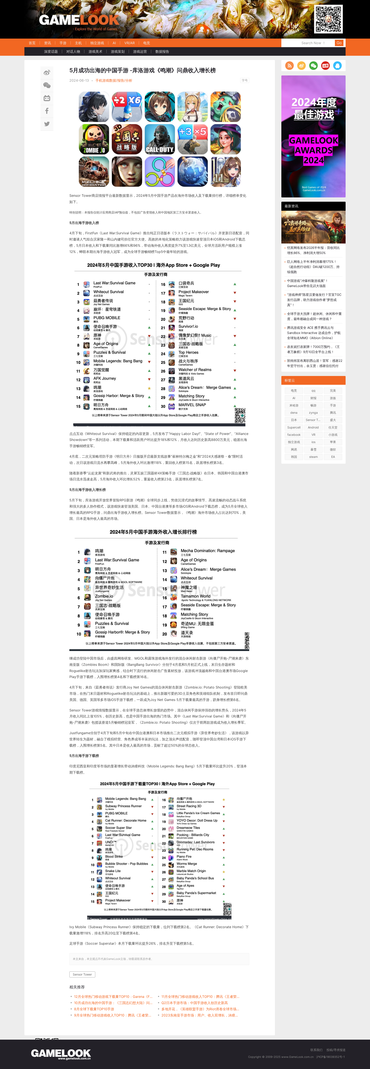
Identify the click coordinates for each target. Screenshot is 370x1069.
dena (293, 412)
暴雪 (313, 449)
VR (313, 434)
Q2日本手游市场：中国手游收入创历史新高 (194, 1003)
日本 (294, 420)
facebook (294, 434)
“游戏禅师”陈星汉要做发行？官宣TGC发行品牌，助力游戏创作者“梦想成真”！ (314, 300)
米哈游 (293, 405)
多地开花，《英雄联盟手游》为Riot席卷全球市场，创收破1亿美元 (200, 1009)
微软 (333, 449)
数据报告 (162, 51)
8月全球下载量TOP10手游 (94, 1009)
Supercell (293, 427)
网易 (294, 449)
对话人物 (73, 51)
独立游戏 (97, 43)
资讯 (47, 43)
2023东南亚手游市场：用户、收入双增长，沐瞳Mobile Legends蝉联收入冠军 (200, 1015)
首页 (32, 43)
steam (313, 457)
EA (333, 457)
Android (313, 427)
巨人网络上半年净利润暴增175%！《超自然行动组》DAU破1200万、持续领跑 (313, 267)
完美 (333, 390)
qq (313, 390)
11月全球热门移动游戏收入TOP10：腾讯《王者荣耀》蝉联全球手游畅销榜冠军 (200, 996)
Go (339, 43)
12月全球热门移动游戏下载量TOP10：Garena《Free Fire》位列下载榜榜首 (113, 996)
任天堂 (332, 427)
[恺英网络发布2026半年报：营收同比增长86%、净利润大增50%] (313, 227)
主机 (78, 43)
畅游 (313, 405)
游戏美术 (95, 51)
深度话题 (51, 51)
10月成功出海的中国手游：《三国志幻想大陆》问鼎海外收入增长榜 (113, 1003)
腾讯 (333, 412)
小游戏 (332, 434)
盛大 (333, 420)
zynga (313, 412)
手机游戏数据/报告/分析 (113, 80)
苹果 (333, 442)
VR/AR (129, 43)
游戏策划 (118, 51)
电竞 (146, 43)
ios (313, 442)
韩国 (294, 457)
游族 (333, 398)
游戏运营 (140, 51)
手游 (63, 43)
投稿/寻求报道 (336, 1050)
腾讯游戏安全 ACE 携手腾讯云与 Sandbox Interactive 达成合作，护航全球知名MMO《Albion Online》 (314, 333)
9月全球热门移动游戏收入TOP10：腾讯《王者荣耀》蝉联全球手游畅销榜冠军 (113, 1015)
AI (114, 43)
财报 (313, 398)
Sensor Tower (82, 974)
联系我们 (316, 1050)
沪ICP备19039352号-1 (331, 1056)
